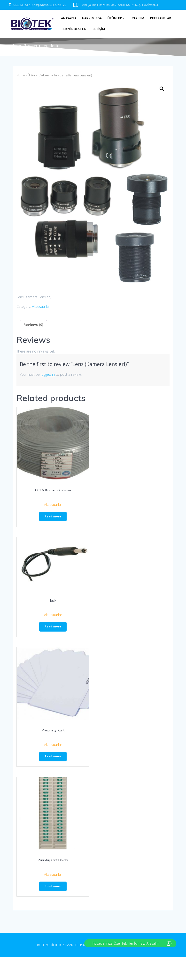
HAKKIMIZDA (92, 18)
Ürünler (33, 75)
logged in (48, 374)
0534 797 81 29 (57, 5)
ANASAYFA (68, 18)
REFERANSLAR (160, 18)
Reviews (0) (33, 324)
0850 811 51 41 (23, 5)
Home (20, 75)
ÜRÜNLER (115, 18)
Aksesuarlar (49, 75)
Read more (53, 516)
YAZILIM (138, 18)
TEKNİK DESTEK (73, 29)
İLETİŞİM (98, 29)
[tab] (33, 324)
